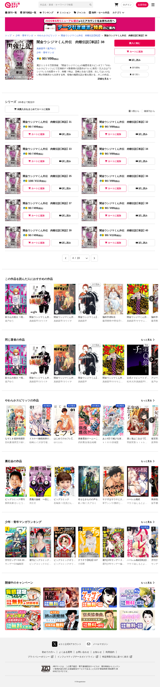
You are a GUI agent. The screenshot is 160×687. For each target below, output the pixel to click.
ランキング (47, 12)
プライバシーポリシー (40, 656)
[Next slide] (152, 298)
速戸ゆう (51, 48)
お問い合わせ (82, 652)
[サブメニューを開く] (153, 5)
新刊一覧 (12, 12)
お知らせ (97, 652)
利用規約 (110, 652)
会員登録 (142, 4)
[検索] (90, 5)
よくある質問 (65, 652)
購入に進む (134, 43)
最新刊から (149, 111)
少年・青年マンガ (45, 52)
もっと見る (146, 339)
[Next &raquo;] (94, 258)
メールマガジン (100, 644)
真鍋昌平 (41, 48)
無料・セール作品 (100, 12)
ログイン (127, 4)
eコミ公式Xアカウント (67, 645)
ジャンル (81, 12)
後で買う (136, 74)
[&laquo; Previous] (65, 258)
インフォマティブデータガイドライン (76, 656)
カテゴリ (116, 12)
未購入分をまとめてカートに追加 (33, 109)
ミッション (65, 12)
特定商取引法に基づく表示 (117, 656)
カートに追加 (136, 51)
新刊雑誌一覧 (29, 12)
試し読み (136, 60)
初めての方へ (48, 652)
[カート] (116, 5)
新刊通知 (136, 68)
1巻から (135, 111)
